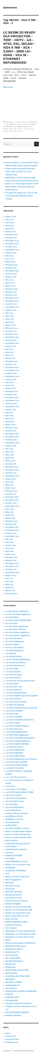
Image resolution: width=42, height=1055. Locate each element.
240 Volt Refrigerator (14, 807)
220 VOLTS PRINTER (14, 753)
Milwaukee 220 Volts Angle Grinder (20, 931)
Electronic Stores (12, 886)
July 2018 (9, 449)
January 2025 (11, 268)
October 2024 (11, 274)
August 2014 (10, 545)
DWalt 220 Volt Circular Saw (17, 877)
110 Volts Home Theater (15, 629)
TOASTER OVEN (12, 997)
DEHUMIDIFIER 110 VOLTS (16, 861)
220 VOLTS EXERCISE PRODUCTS (19, 720)
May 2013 (9, 584)
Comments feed (12, 1039)
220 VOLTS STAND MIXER (16, 765)
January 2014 (10, 560)
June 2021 (9, 352)
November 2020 (12, 370)
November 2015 (12, 530)
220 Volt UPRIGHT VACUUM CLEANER (21, 696)
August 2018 (10, 446)
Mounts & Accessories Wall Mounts (20, 943)
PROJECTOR (32, 122)
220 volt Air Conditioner (15, 662)
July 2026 (9, 219)
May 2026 (9, 225)
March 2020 (10, 388)
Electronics (10, 889)
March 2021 (10, 358)
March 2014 (10, 554)
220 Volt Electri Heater (15, 665)
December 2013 (11, 563)
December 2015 (11, 527)
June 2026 (9, 222)
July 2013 (9, 578)
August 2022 (10, 310)
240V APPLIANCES (13, 810)
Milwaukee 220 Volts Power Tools (19, 937)
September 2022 (12, 307)
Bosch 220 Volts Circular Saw (17, 834)
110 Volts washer (12, 644)
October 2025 (11, 247)
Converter (9, 852)
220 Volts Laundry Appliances (18, 741)
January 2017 (10, 494)
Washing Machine (13, 1015)
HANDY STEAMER (13, 904)
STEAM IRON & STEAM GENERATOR (20, 991)
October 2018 (11, 440)
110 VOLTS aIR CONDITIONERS (18, 620)
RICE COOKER (11, 973)
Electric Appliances (13, 880)
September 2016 (12, 506)
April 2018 (9, 458)
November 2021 (12, 337)
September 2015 (12, 536)
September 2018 (12, 443)
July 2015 (9, 539)
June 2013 (9, 581)
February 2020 (11, 391)
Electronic (9, 883)
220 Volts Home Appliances (17, 735)
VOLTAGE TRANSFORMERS (17, 1012)
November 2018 (12, 437)
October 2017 (10, 473)
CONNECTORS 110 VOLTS (16, 849)
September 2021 (12, 343)
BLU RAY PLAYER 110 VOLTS (17, 828)
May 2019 (9, 418)
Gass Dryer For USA (13, 898)
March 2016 (10, 518)
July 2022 (9, 313)
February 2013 (11, 593)
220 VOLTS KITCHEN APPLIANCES (20, 738)
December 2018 (11, 434)
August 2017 (10, 479)
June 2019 (9, 415)
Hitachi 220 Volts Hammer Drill (18, 910)
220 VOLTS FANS (12, 723)
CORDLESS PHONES (13, 855)
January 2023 (11, 295)
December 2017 (11, 467)
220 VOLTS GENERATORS (16, 732)
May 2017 (9, 485)
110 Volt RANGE (12, 617)
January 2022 (11, 331)
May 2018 (9, 455)
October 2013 (10, 569)
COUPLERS (10, 858)
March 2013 (10, 590)
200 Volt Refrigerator (14, 650)
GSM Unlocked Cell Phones (16, 901)
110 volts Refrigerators (14, 641)
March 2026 (10, 231)
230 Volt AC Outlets (13, 795)
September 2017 (12, 476)
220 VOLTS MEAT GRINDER (17, 744)
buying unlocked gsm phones (17, 843)
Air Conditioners (12, 822)
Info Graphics (11, 928)
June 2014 (9, 548)
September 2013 (12, 572)
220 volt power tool (13, 687)
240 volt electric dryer (14, 801)
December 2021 (11, 334)
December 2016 (12, 497)
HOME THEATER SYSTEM (16, 922)
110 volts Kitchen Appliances (17, 632)
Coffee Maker (11, 846)
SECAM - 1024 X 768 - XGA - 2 (13, 131)
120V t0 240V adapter (14, 647)
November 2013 (12, 566)
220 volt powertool (13, 690)
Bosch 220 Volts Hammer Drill (18, 837)
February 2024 (11, 289)
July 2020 (9, 382)
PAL (32, 129)
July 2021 (9, 349)
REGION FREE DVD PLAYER (16, 970)
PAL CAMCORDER (12, 958)
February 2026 (11, 235)
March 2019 (10, 425)
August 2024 (10, 277)
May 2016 (9, 512)
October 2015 (11, 533)
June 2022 (9, 316)
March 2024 (10, 286)
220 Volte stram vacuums (16, 702)
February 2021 (11, 361)
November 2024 (12, 271)
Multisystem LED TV (14, 949)
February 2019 (11, 428)
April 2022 (9, 322)
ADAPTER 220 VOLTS (14, 819)
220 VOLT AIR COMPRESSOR (17, 659)
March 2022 (10, 325)
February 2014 (11, 557)
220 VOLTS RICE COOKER (16, 762)
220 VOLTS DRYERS (13, 717)
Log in (8, 1033)
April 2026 (9, 228)
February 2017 (11, 491)
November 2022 (12, 301)
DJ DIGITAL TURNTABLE (15, 871)
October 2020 (11, 373)
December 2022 (12, 298)
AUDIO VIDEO (11, 825)
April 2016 (9, 515)
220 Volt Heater (12, 684)
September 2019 (12, 406)
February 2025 (11, 265)
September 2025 (12, 250)
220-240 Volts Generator (16, 777)
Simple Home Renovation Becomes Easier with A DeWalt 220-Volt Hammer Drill (20, 171)
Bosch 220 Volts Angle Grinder (18, 831)
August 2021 (10, 346)
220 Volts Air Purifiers (14, 705)
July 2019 (9, 412)
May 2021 (9, 355)
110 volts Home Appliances (16, 626)
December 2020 (12, 367)
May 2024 (9, 280)
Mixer (7, 940)
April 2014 (9, 551)
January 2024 (11, 292)
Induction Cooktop (13, 925)
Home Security (11, 919)
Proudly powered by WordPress (23, 1051)
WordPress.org (11, 1042)
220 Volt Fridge (12, 668)
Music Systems (11, 955)
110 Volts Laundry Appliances (17, 635)
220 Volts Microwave (14, 747)
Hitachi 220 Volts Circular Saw (18, 907)
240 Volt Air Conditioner (15, 798)
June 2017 (9, 482)
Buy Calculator (11, 840)
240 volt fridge (11, 804)
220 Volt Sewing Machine (16, 693)
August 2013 (10, 575)
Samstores (10, 7)
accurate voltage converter (16, 813)
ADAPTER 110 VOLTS (14, 816)
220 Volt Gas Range (13, 674)
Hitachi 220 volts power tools (17, 913)
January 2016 (10, 524)
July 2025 (9, 256)
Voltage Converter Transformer (18, 1003)
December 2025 (12, 241)
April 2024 (9, 283)
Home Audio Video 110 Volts (17, 916)
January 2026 (11, 238)
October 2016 (11, 503)
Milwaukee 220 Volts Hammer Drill (20, 934)
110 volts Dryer (11, 623)
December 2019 (12, 397)
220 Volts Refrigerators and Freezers (21, 759)
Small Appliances (12, 985)
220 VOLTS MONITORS (15, 750)
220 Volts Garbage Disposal (17, 726)
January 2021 (10, 364)
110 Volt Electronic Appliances (18, 614)
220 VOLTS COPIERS (14, 711)
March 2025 (10, 262)
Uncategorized (11, 1000)
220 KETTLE (10, 653)
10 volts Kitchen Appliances (17, 611)
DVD (7, 874)
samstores (9, 122)
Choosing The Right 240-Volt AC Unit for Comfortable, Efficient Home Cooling (21, 196)
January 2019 (10, 431)
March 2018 (10, 461)
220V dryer (10, 786)
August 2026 (10, 216)
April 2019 (9, 421)
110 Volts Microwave (14, 638)
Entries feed (10, 1036)
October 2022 (11, 304)
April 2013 (9, 587)
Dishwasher (10, 868)
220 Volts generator (13, 729)
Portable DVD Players (14, 961)
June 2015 (9, 542)
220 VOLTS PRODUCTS (15, 756)
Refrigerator (10, 967)
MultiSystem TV (12, 952)
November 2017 (12, 470)
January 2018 (10, 464)
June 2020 (9, 385)
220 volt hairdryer (13, 678)
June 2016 (9, 509)
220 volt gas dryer (13, 671)
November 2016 (12, 500)
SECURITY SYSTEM (13, 982)
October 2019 (11, 403)
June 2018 (9, 452)
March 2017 (10, 488)
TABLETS (9, 994)
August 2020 (10, 379)
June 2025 (9, 259)
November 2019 (12, 400)
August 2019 (10, 409)
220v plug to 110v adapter (16, 789)
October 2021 (11, 340)
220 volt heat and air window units (20, 681)
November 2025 (12, 244)
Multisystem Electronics (15, 946)
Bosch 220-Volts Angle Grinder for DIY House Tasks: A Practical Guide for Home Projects (21, 187)
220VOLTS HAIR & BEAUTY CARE (19, 792)
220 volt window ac (13, 699)
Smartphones (11, 988)
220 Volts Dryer (12, 714)
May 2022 (9, 319)
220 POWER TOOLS (13, 656)
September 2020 (12, 376)
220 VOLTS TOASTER (14, 768)
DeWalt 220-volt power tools (17, 864)
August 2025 (10, 253)
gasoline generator (13, 895)
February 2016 (11, 521)
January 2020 (11, 394)
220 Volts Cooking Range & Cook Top (21, 708)
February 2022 (11, 328)
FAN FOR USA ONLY (13, 892)
